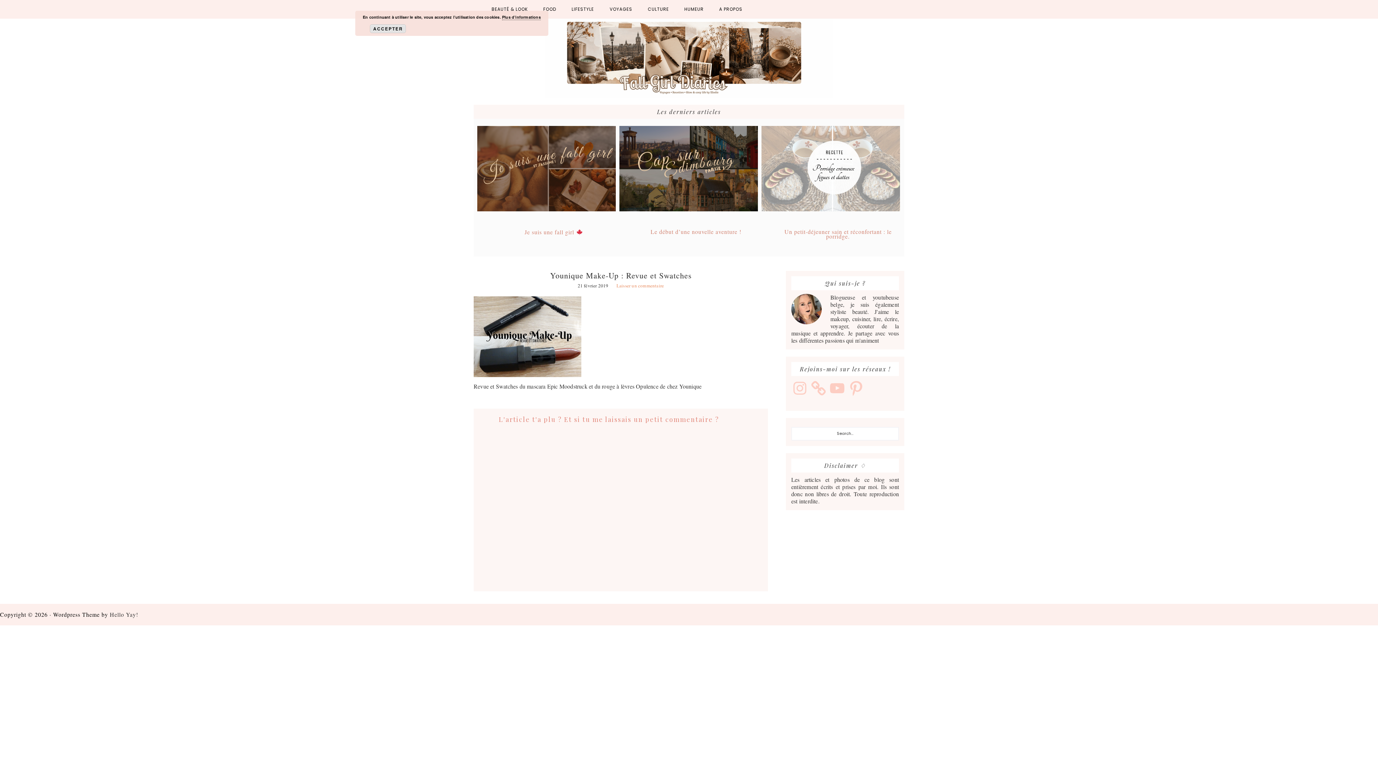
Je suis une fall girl (550, 232)
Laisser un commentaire (640, 285)
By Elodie (689, 58)
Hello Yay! (124, 614)
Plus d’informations (521, 17)
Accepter (388, 28)
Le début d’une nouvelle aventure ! (696, 231)
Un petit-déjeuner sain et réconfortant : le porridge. (838, 234)
